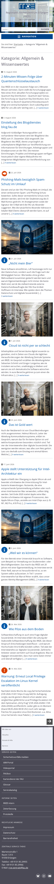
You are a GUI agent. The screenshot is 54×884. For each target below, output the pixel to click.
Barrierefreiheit (10, 838)
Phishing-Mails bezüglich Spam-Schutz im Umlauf (23, 181)
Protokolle (8, 814)
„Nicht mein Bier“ (21, 263)
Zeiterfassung (9, 808)
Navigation (29, 36)
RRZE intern (8, 803)
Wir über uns (6, 729)
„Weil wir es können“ (23, 553)
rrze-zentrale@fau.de (18, 867)
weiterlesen (43, 108)
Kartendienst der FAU (13, 779)
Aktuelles (5, 735)
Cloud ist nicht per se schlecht (29, 345)
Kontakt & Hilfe (7, 740)
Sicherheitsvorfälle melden (16, 757)
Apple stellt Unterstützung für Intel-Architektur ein (25, 471)
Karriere (5, 746)
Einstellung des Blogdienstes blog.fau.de (21, 124)
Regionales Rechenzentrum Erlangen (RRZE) (27, 14)
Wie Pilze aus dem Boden (26, 629)
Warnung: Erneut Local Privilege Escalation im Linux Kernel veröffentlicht (23, 680)
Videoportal (8, 768)
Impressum (8, 827)
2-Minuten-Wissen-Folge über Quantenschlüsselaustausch (21, 78)
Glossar (7, 784)
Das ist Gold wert (20, 425)
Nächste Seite (50, 724)
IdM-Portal (8, 762)
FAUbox (7, 773)
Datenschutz (9, 832)
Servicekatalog (10, 790)
